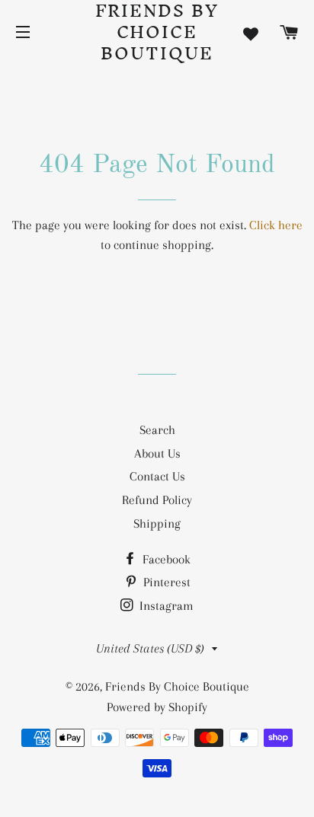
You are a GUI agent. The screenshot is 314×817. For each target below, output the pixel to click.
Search (157, 430)
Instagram (165, 605)
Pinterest (165, 582)
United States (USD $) (150, 648)
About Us (157, 453)
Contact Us (157, 476)
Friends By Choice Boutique (157, 32)
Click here (276, 225)
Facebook (165, 559)
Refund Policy (157, 500)
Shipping (157, 523)
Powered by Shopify (157, 707)
